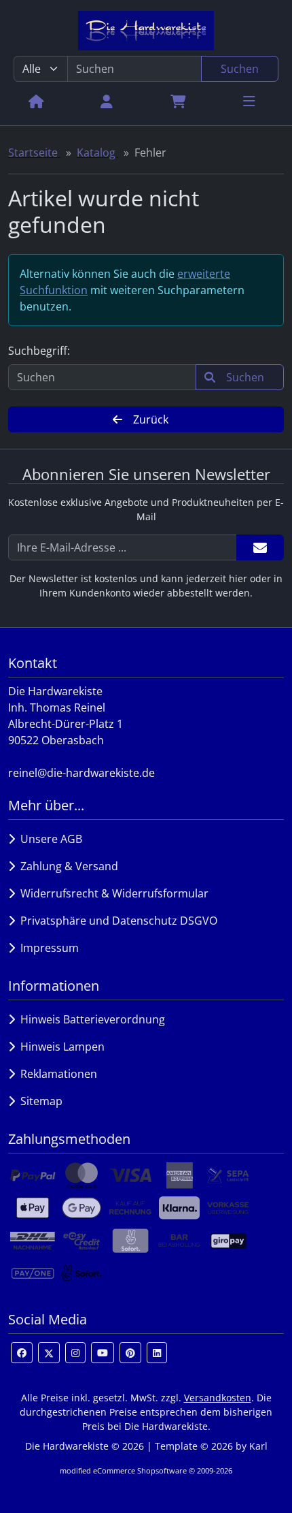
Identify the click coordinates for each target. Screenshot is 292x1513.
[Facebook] (22, 1352)
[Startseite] (36, 100)
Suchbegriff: (39, 350)
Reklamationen (56, 1073)
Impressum (47, 947)
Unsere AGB (48, 838)
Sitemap (38, 1101)
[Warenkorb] (178, 100)
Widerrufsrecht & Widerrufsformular (111, 893)
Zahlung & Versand (66, 866)
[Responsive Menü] (249, 100)
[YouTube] (102, 1352)
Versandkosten (217, 1397)
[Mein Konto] (107, 100)
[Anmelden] (260, 547)
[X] (49, 1352)
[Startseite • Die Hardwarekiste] (146, 30)
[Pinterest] (130, 1352)
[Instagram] (75, 1352)
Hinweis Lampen (60, 1046)
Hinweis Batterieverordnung (90, 1019)
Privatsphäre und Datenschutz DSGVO (116, 920)
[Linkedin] (157, 1352)
